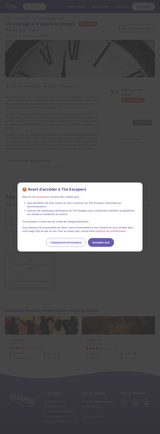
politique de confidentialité (110, 231)
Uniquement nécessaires (66, 242)
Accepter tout (101, 242)
